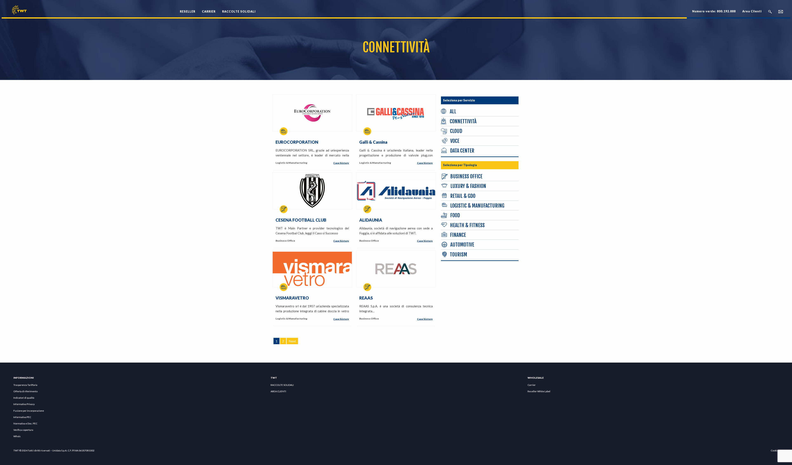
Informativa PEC (22, 417)
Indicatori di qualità (23, 397)
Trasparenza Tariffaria (25, 384)
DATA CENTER (462, 151)
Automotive (462, 245)
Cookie (775, 450)
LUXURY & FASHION (468, 186)
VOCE (454, 141)
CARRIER (209, 11)
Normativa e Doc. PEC (25, 423)
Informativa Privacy (24, 404)
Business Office (466, 176)
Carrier (532, 384)
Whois (17, 436)
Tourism (458, 254)
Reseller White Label (539, 391)
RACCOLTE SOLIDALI (239, 11)
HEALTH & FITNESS (467, 225)
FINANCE (458, 235)
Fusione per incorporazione (28, 410)
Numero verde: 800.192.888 (714, 11)
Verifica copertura (23, 429)
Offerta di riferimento (25, 391)
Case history (341, 162)
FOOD (455, 215)
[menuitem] (188, 9)
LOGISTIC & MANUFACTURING (477, 206)
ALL (453, 111)
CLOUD (456, 131)
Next (292, 341)
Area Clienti (752, 11)
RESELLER (187, 11)
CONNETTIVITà (463, 121)
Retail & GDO (462, 196)
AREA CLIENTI (278, 391)
